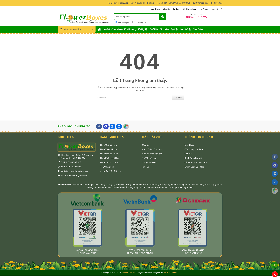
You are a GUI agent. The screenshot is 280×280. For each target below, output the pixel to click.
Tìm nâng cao (141, 22)
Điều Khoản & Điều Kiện (195, 162)
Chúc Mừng (117, 29)
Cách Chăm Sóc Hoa (152, 149)
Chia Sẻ (166, 9)
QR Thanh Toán (189, 9)
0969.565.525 (196, 17)
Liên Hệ (214, 9)
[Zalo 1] (275, 174)
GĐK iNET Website (170, 273)
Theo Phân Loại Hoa (109, 158)
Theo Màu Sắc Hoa (109, 153)
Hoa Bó (106, 29)
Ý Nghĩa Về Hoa (149, 162)
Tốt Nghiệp (143, 29)
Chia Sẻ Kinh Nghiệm (152, 153)
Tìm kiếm (178, 97)
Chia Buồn (198, 29)
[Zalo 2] (275, 182)
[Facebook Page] (275, 157)
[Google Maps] (275, 191)
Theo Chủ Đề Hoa (108, 145)
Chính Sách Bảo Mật (194, 167)
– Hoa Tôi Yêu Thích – (110, 171)
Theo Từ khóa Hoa (109, 162)
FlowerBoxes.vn (128, 273)
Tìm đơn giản (124, 22)
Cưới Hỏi (154, 29)
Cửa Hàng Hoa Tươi (193, 149)
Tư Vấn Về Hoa (149, 158)
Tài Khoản (204, 9)
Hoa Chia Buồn (107, 167)
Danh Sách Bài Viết (193, 158)
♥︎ (221, 9)
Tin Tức (176, 9)
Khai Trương (130, 29)
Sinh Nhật (164, 29)
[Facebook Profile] (275, 165)
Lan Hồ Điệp (185, 29)
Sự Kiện (174, 29)
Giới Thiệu (155, 9)
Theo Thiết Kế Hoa (108, 149)
